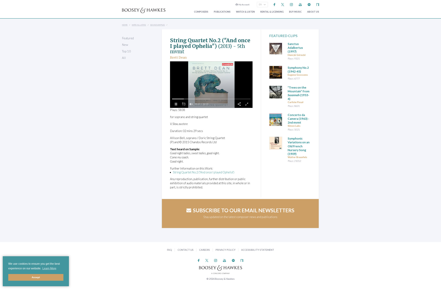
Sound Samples (157, 25)
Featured (128, 38)
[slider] (211, 99)
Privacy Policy (225, 249)
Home (125, 25)
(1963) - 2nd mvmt (298, 118)
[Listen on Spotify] (309, 4)
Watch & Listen (245, 12)
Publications (222, 12)
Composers (201, 12)
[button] (176, 104)
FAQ (169, 249)
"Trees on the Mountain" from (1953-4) (298, 93)
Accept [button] (36, 277)
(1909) (299, 146)
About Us (313, 12)
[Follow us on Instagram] (291, 4)
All (124, 58)
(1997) (295, 47)
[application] (211, 84)
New (125, 45)
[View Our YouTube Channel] (300, 4)
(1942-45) (298, 69)
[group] (191, 104)
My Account (243, 4)
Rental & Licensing (272, 12)
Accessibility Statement (257, 249)
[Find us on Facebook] (274, 4)
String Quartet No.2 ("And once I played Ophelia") (203, 172)
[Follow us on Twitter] (282, 4)
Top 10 (126, 51)
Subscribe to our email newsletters (243, 210)
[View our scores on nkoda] (317, 4)
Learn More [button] (49, 268)
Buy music (295, 12)
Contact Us (185, 249)
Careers (204, 249)
